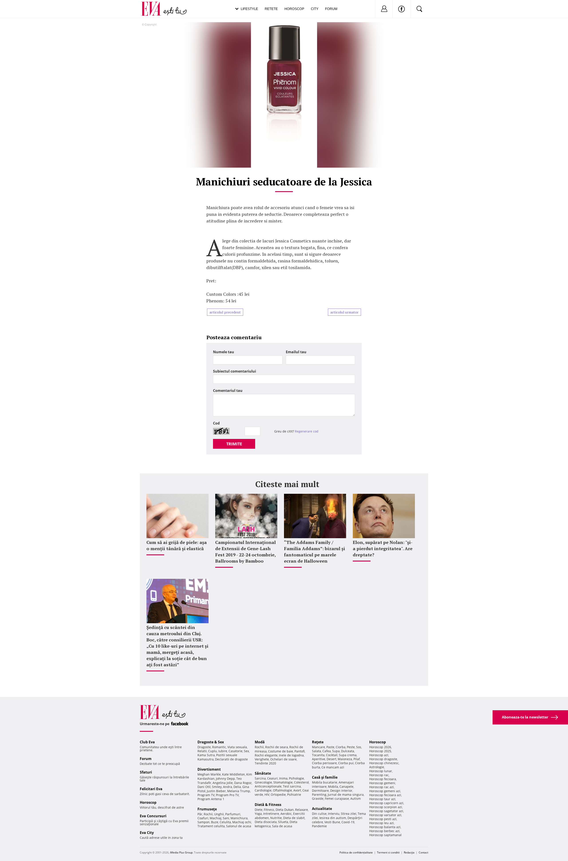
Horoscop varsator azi (385, 815)
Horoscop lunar (380, 771)
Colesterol (301, 782)
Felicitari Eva (151, 788)
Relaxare (301, 809)
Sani (226, 818)
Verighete (262, 759)
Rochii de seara (276, 747)
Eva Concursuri (153, 815)
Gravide (317, 798)
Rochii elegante (266, 755)
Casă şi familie (324, 777)
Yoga (258, 813)
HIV (266, 794)
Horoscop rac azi (381, 787)
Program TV (206, 795)
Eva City (147, 832)
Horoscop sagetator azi (386, 811)
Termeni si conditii (388, 852)
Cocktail (331, 755)
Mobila (333, 786)
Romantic (219, 747)
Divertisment (209, 769)
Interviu (333, 813)
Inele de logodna (291, 755)
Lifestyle (249, 9)
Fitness (269, 809)
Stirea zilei (348, 813)
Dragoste (204, 747)
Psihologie (296, 778)
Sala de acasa (282, 826)
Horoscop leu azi (381, 823)
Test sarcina (292, 786)
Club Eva (147, 742)
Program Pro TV (227, 795)
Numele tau (223, 351)
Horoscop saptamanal (385, 835)
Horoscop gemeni (382, 783)
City (314, 9)
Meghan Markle (209, 774)
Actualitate (322, 808)
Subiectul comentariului (234, 371)
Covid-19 (347, 822)
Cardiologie (263, 790)
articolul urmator (344, 312)
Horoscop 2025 (380, 751)
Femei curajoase (337, 798)
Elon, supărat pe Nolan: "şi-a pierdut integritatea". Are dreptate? (382, 548)
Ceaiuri (272, 778)
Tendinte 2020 (265, 763)
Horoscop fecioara (382, 779)
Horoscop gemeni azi (384, 791)
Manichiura (239, 818)
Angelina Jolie (223, 783)
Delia (237, 787)
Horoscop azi (378, 755)
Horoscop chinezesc (384, 763)
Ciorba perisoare (324, 763)
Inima (283, 778)
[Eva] (154, 5)
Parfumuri (232, 814)
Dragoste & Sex (210, 742)
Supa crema (348, 755)
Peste (351, 747)
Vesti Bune (332, 822)
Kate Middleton (233, 774)
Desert (331, 759)
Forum (331, 9)
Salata (316, 751)
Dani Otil (204, 787)
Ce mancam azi (332, 767)
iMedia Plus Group (181, 852)
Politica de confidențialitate (356, 852)
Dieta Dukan (285, 809)
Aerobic (286, 813)
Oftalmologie (282, 790)
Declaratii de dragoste (231, 759)
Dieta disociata (266, 822)
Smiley (217, 787)
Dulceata (347, 751)
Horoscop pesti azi (382, 819)
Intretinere (271, 813)
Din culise (319, 813)
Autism (355, 798)
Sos (358, 747)
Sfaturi (146, 772)
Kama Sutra (206, 755)
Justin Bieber (216, 791)
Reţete (317, 742)
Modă (260, 742)
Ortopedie (278, 794)
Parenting (319, 794)
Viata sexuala (237, 747)
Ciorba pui (346, 763)
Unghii (219, 814)
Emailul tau (296, 351)
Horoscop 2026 (380, 747)
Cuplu (212, 751)
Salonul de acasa (238, 826)
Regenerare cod (306, 431)
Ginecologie (263, 782)
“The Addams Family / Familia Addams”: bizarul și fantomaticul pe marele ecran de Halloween (314, 551)
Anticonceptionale (268, 786)
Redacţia (409, 852)
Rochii (208, 814)
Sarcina (260, 778)
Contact (423, 852)
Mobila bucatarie (324, 782)
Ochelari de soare (283, 759)
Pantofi (299, 751)
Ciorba (340, 747)
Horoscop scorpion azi (385, 807)
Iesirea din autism (332, 818)
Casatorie (236, 751)
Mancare (318, 747)
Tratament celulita (211, 826)
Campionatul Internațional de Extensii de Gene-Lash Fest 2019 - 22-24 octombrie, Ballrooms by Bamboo (245, 551)
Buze (214, 822)
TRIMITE (234, 443)
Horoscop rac (379, 775)
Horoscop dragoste (383, 759)
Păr (199, 814)
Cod (216, 423)
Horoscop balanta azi (384, 827)
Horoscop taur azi (382, 799)
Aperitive (318, 759)
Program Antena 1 (210, 799)
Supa (336, 751)
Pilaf (356, 759)
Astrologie (376, 767)
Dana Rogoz (243, 783)
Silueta (283, 822)
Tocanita (318, 755)
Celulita (225, 822)
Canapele (346, 786)
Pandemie (319, 826)
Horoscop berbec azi (384, 831)
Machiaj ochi (241, 822)
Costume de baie (280, 751)
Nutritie (276, 818)
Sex (246, 751)
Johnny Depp (225, 778)
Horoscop (294, 9)
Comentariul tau (228, 390)
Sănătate (263, 773)
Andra (227, 787)
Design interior (341, 790)
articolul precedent (225, 312)
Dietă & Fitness (268, 804)
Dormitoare (320, 790)
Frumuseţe (207, 809)
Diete (258, 809)
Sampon (203, 822)
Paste (330, 747)
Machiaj (215, 818)
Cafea (326, 751)
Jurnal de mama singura (346, 794)
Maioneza (345, 759)
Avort (297, 790)
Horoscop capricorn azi (386, 803)
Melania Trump (238, 791)
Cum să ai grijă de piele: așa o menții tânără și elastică (176, 545)
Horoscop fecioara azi (385, 795)
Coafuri (202, 818)
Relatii (202, 751)
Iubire (222, 751)
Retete (271, 9)
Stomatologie (283, 782)
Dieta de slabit (294, 818)
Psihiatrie (294, 794)
